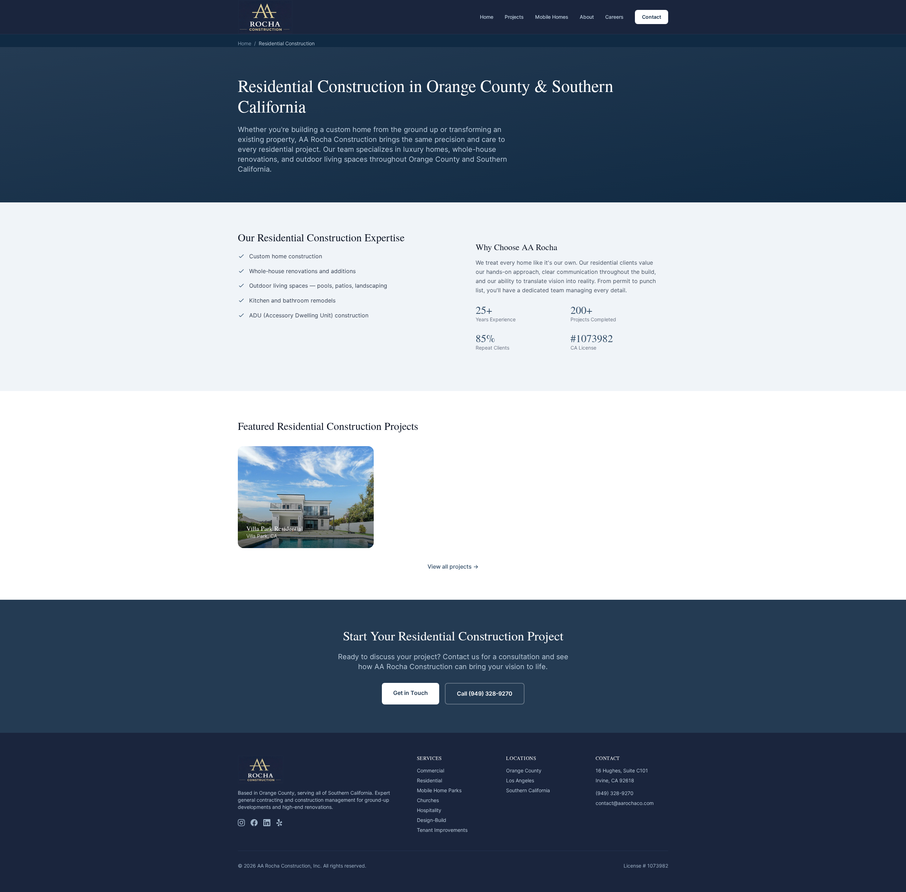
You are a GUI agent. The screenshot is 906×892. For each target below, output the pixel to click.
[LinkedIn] (266, 822)
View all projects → (453, 566)
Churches (428, 800)
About (587, 17)
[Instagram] (241, 822)
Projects (514, 17)
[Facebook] (254, 822)
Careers (614, 17)
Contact (651, 17)
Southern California (528, 790)
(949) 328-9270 (614, 793)
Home (486, 17)
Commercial (430, 770)
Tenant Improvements (442, 830)
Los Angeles (520, 780)
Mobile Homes (551, 17)
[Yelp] (279, 822)
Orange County (523, 770)
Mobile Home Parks (439, 790)
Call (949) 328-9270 (484, 693)
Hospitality (429, 810)
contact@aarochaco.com (625, 803)
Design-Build (431, 820)
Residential (429, 780)
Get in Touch (410, 692)
